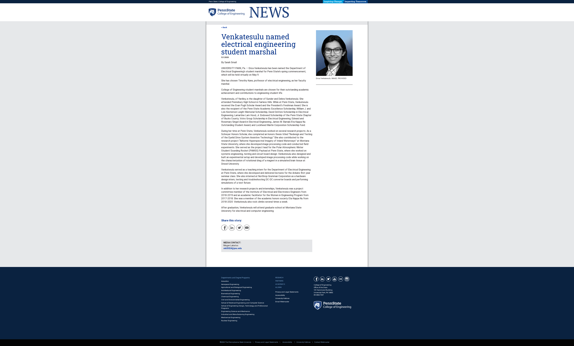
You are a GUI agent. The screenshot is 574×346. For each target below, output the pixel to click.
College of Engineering (227, 2)
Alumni (278, 287)
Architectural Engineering (231, 290)
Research (279, 278)
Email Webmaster (282, 302)
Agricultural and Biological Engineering (236, 287)
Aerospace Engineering (230, 284)
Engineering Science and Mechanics (235, 311)
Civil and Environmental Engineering (235, 300)
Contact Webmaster (321, 342)
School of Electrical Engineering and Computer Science (242, 303)
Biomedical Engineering (230, 294)
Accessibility (280, 295)
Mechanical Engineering (230, 318)
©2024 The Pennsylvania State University (235, 342)
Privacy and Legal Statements (287, 292)
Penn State (213, 2)
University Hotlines (282, 298)
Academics (280, 284)
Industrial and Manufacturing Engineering (237, 314)
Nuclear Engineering (229, 321)
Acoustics (225, 281)
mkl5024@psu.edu (232, 248)
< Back (224, 27)
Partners (279, 281)
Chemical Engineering (230, 297)
